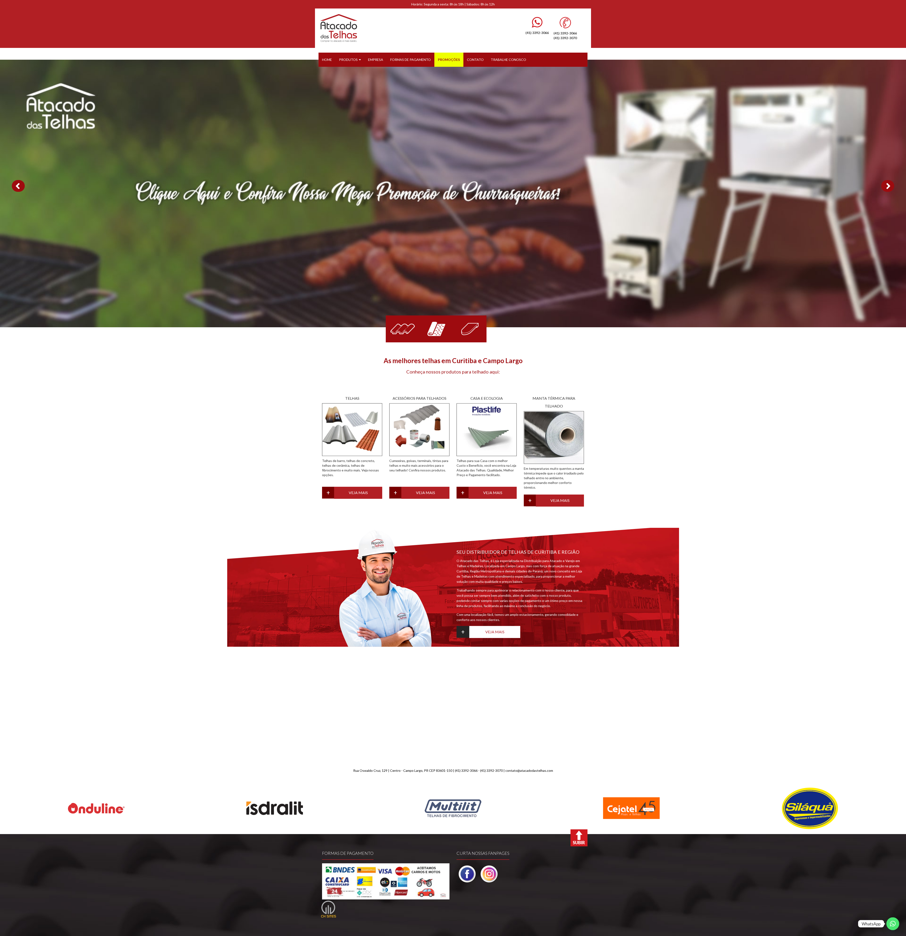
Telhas (352, 398)
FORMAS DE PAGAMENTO (410, 60)
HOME (327, 60)
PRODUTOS (348, 60)
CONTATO (475, 60)
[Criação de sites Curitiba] (329, 909)
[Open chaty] (892, 923)
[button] (18, 186)
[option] (96, 808)
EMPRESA (375, 60)
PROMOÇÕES (449, 60)
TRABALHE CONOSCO (508, 60)
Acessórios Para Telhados (419, 398)
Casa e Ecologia (486, 398)
